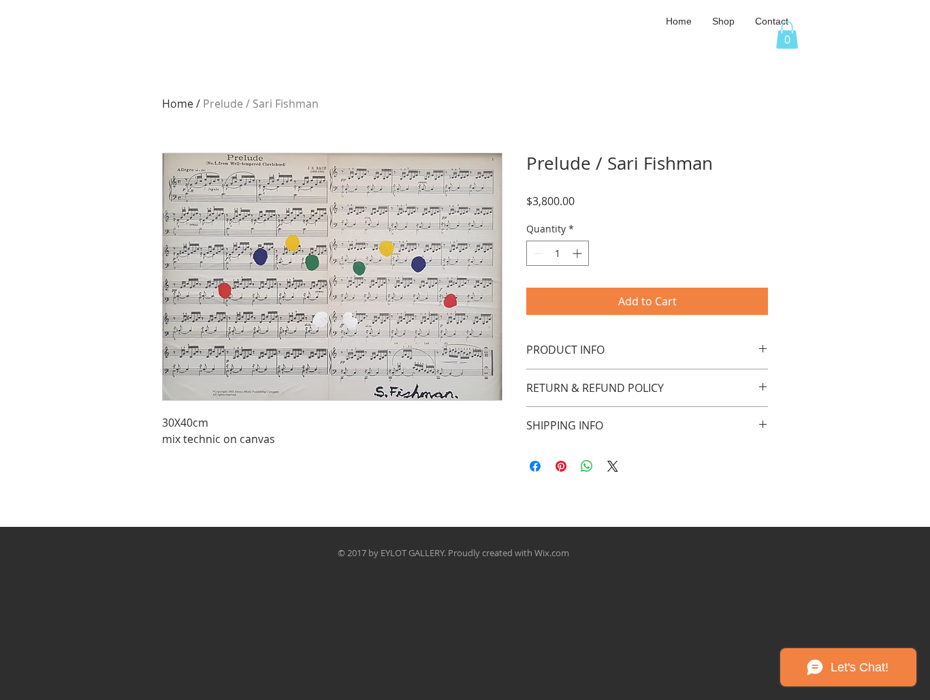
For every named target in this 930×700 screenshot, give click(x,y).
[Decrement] (536, 253)
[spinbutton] (557, 253)
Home (177, 103)
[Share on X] (613, 466)
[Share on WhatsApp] (587, 466)
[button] (723, 21)
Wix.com (551, 553)
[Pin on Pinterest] (561, 466)
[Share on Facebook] (535, 466)
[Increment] (578, 253)
